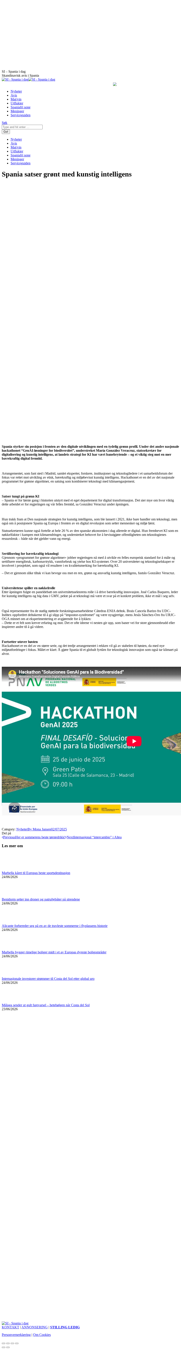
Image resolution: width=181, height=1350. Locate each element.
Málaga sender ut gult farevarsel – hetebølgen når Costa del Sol (46, 1005)
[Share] (8, 1343)
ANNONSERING (34, 1327)
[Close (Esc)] (3, 1343)
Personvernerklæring (16, 1335)
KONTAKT (10, 1327)
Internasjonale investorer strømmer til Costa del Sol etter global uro (48, 978)
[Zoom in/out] (17, 1343)
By (39, 829)
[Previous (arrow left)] (3, 1347)
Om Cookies (42, 1335)
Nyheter (22, 829)
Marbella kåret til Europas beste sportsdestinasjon (36, 873)
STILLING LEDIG (65, 1327)
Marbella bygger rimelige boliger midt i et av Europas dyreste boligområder (54, 952)
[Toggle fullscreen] (12, 1343)
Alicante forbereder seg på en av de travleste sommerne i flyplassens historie (54, 926)
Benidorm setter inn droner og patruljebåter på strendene (41, 899)
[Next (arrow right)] (8, 1347)
